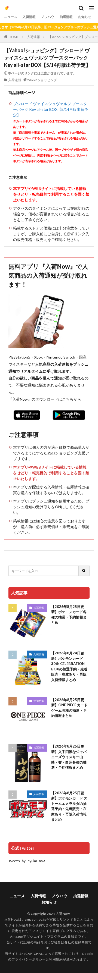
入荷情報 (29, 17)
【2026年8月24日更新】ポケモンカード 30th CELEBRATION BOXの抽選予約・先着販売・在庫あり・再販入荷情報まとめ (69, 666)
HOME (14, 37)
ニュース (10, 17)
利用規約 (56, 959)
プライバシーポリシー (29, 959)
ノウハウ (47, 17)
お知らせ (84, 17)
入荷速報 (33, 37)
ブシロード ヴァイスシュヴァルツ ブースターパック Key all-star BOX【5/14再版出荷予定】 (50, 109)
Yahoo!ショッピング (42, 80)
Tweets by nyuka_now (26, 861)
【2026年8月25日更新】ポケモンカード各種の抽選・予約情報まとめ (69, 614)
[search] (84, 571)
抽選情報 (66, 17)
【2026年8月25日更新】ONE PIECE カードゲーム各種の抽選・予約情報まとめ (69, 708)
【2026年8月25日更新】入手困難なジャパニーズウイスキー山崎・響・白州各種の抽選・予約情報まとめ (69, 757)
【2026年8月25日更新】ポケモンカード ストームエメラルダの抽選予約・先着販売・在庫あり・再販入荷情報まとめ (69, 806)
